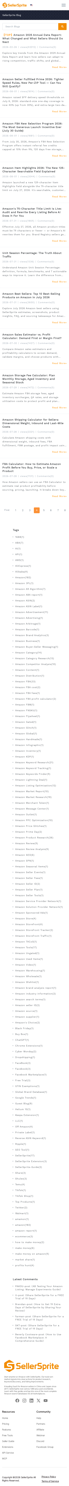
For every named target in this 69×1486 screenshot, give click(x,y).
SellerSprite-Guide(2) (28, 1167)
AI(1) (18, 548)
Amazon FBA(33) (25, 681)
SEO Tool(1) (22, 1149)
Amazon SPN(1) (24, 860)
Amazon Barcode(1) (27, 629)
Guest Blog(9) (23, 1103)
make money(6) (24, 1248)
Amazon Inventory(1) (28, 751)
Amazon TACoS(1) (26, 941)
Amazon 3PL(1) (24, 583)
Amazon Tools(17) (26, 947)
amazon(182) (23, 1225)
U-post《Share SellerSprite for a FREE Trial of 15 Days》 (39, 1297)
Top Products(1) (25, 1201)
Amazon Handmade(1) (28, 739)
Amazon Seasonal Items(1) (31, 866)
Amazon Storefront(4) (29, 924)
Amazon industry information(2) (35, 993)
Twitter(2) (21, 1207)
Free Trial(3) (22, 1080)
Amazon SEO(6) (24, 855)
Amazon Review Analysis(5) (32, 849)
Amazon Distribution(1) (29, 675)
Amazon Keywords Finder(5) (32, 774)
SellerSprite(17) (25, 1155)
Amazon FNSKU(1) (26, 710)
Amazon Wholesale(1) (28, 976)
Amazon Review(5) (26, 843)
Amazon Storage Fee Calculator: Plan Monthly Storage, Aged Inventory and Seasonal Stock (28, 379)
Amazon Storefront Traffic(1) (33, 936)
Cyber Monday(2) (25, 1051)
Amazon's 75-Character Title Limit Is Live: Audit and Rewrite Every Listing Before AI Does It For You (32, 212)
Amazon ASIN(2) (25, 600)
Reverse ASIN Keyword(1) (30, 1138)
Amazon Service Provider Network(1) (38, 901)
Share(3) (20, 1173)
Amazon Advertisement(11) (31, 612)
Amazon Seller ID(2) (27, 884)
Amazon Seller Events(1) (30, 872)
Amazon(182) (23, 577)
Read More (58, 67)
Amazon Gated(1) (25, 722)
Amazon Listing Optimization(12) (35, 785)
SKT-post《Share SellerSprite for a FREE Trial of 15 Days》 (37, 1327)
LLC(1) (19, 1121)
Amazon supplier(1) (27, 1017)
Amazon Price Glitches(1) (31, 826)
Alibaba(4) (21, 571)
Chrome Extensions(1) (29, 1045)
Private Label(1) (25, 1132)
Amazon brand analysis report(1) (35, 988)
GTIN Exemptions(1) (27, 1086)
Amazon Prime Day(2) (28, 832)
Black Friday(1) (24, 1028)
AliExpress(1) (23, 566)
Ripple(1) (20, 1144)
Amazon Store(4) (25, 918)
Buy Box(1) (21, 1034)
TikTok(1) (20, 1190)
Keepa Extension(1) (27, 1115)
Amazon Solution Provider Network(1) (39, 907)
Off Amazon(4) (24, 1126)
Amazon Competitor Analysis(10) (35, 664)
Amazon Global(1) (26, 733)
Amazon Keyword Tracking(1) (33, 768)
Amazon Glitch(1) (26, 727)
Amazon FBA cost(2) (27, 687)
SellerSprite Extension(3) (31, 1161)
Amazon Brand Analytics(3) (32, 635)
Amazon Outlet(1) (26, 814)
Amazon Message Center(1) (32, 808)
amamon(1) (22, 1219)
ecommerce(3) (24, 1236)
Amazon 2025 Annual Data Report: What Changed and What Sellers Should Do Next (32, 38)
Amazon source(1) (26, 1011)
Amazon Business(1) (27, 641)
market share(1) (25, 1259)
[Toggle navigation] (63, 5)
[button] (32, 5)
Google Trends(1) (25, 1097)
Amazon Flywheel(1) (27, 716)
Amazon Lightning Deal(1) (31, 779)
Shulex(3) (21, 1178)
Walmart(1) (22, 1213)
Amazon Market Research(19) (33, 797)
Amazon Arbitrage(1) (28, 623)
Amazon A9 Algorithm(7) (30, 589)
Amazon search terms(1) (30, 999)
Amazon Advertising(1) (29, 618)
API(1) (18, 554)
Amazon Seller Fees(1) (29, 878)
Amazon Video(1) (25, 964)
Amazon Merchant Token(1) (32, 803)
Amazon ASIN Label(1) (28, 606)
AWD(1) (19, 560)
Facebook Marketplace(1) (31, 1074)
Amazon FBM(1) (24, 704)
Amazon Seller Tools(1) (29, 895)
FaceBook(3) (23, 1063)
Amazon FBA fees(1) (27, 693)
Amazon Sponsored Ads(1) (31, 912)
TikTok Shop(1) (24, 1196)
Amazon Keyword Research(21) (34, 762)
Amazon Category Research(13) (34, 658)
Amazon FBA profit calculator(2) (35, 699)
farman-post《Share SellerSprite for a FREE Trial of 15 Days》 (39, 1318)
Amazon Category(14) (28, 652)
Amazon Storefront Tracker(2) (34, 930)
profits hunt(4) (24, 1265)
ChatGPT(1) (22, 1040)
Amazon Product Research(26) (34, 837)
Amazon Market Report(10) (32, 791)
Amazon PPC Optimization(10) (34, 820)
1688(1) (19, 537)
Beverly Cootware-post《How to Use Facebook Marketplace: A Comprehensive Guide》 (38, 1337)
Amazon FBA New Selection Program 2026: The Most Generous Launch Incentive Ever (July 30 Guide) (32, 127)
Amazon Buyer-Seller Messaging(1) (36, 647)
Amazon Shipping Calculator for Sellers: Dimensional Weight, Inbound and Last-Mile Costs (33, 423)
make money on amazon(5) (32, 1254)
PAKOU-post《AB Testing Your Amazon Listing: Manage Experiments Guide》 (39, 1288)
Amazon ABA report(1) (29, 595)
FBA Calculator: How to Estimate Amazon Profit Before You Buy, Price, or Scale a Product (31, 467)
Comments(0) (47, 47)
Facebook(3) (23, 1069)
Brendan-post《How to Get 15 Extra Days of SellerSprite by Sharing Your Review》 (38, 1307)
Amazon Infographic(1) (29, 745)
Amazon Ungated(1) (27, 953)
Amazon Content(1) (27, 670)
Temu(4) (20, 1184)
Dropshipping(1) (25, 1057)
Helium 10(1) (23, 1109)
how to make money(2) (29, 1242)
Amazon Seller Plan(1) (29, 889)
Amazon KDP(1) (24, 756)
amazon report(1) (26, 1230)
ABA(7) (19, 542)
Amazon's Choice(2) (27, 1022)
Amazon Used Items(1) (29, 959)
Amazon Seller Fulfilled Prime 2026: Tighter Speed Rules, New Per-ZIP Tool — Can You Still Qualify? (33, 83)
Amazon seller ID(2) (27, 1005)
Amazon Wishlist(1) (27, 982)
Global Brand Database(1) (31, 1092)
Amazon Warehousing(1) (30, 970)
